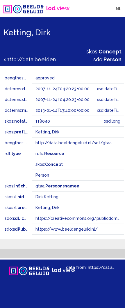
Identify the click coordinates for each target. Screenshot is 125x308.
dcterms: (29, 88)
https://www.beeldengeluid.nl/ (66, 229)
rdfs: (49, 153)
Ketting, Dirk (47, 207)
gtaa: (57, 186)
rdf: (13, 153)
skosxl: (25, 196)
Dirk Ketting (46, 196)
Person (42, 175)
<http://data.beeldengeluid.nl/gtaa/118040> (59, 59)
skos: (104, 51)
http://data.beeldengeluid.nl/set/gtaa (73, 142)
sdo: (107, 59)
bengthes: (21, 78)
